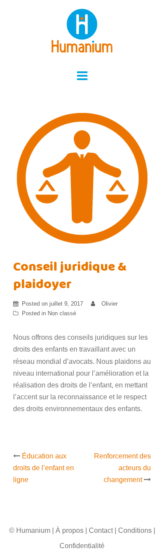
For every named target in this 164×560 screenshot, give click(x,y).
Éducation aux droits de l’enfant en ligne (43, 467)
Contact (101, 530)
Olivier (109, 303)
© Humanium (29, 530)
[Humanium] (82, 33)
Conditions (135, 530)
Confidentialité (82, 545)
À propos (70, 530)
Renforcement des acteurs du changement (122, 467)
